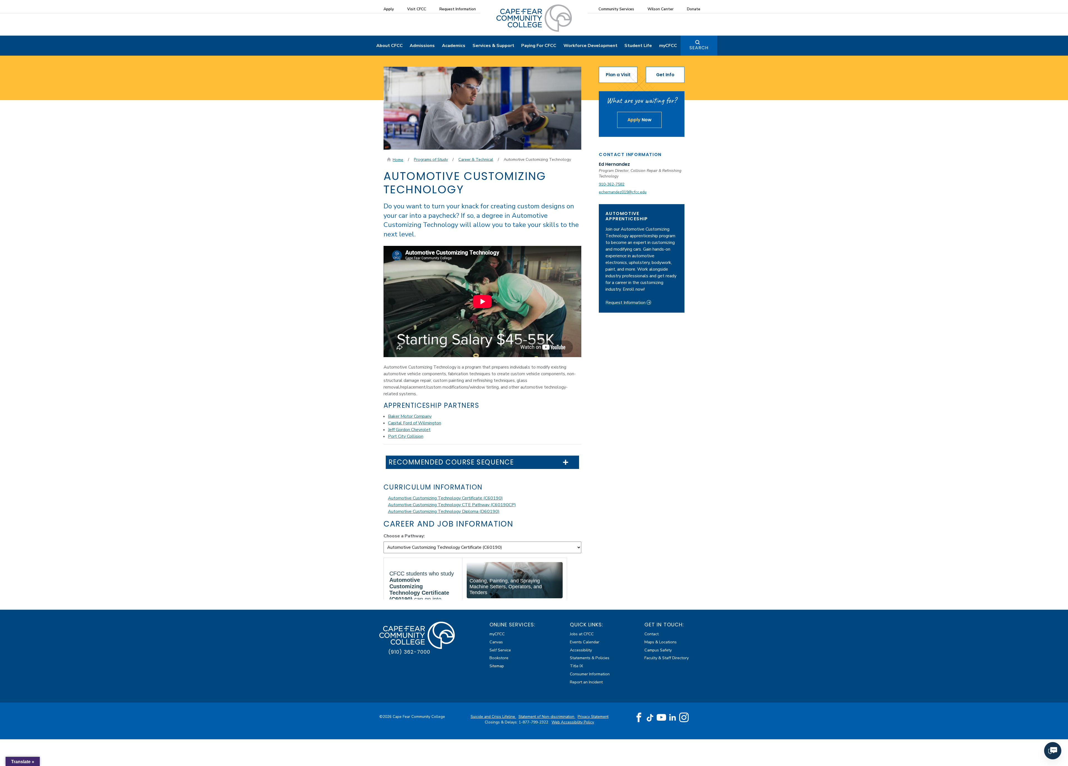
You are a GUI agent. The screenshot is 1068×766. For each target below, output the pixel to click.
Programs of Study (431, 159)
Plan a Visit (618, 74)
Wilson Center (660, 9)
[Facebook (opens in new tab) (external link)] (639, 717)
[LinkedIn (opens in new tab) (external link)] (672, 717)
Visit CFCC (416, 9)
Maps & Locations (660, 642)
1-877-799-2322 (534, 722)
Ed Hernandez (614, 164)
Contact (651, 634)
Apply (389, 9)
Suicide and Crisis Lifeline (493, 716)
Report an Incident (586, 682)
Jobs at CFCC (582, 634)
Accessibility (581, 650)
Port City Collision (405, 436)
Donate (693, 9)
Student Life (638, 46)
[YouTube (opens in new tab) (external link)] (661, 717)
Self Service (500, 650)
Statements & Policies (589, 658)
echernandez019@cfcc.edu (622, 192)
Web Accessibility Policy (573, 722)
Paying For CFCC (538, 46)
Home (398, 159)
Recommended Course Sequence (451, 462)
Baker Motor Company (410, 416)
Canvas (496, 642)
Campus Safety (658, 650)
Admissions (422, 46)
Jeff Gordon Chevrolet (409, 430)
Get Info (665, 74)
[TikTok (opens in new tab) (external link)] (650, 717)
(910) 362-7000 (409, 651)
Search (698, 48)
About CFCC (389, 46)
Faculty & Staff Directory (666, 658)
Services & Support (493, 46)
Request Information (457, 9)
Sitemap (497, 666)
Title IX (576, 666)
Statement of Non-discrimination (546, 716)
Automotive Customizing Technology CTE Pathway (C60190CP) (452, 505)
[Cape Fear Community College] (534, 18)
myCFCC (668, 46)
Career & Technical (475, 159)
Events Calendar (584, 642)
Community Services (616, 9)
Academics (453, 46)
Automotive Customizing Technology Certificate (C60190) (445, 498)
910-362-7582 (611, 184)
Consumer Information (590, 674)
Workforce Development (590, 46)
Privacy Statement (593, 716)
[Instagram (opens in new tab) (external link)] (684, 717)
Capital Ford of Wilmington (414, 423)
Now (639, 120)
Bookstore (499, 658)
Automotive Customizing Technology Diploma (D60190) (444, 511)
